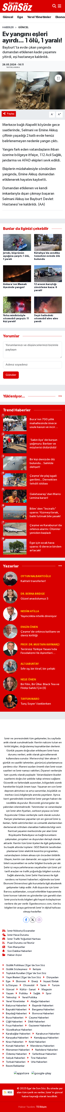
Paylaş (10, 113)
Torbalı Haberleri (15, 1062)
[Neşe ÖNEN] (10, 683)
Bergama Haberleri (43, 1009)
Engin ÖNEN (29, 627)
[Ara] (54, 6)
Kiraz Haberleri (14, 1041)
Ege (20, 17)
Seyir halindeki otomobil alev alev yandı (46, 318)
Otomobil (28, 985)
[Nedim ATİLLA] (10, 613)
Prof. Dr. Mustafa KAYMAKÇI (40, 644)
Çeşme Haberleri (39, 1017)
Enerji (35, 981)
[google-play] (41, 1074)
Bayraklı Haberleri (16, 1009)
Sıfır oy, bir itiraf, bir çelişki (38, 668)
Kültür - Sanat (28, 989)
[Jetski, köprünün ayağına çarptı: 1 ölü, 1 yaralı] (17, 242)
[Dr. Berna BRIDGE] (10, 596)
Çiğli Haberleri (14, 1021)
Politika (23, 993)
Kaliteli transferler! (33, 581)
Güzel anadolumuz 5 (34, 598)
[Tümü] (60, 396)
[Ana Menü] (59, 6)
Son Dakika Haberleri (19, 951)
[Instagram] (39, 920)
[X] (33, 920)
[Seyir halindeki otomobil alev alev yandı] (48, 304)
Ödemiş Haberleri (16, 1054)
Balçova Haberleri (16, 1005)
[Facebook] (26, 920)
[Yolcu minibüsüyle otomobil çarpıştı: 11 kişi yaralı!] (17, 304)
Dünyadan (52, 977)
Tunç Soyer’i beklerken (36, 703)
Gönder (11, 375)
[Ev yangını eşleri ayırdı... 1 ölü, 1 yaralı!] (32, 91)
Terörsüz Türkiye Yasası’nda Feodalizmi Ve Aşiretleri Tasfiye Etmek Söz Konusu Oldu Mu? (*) (39, 651)
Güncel (8, 17)
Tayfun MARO (30, 699)
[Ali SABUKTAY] (10, 666)
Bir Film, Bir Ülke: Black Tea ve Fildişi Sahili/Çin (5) (40, 686)
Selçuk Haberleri (15, 1058)
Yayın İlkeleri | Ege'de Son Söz (23, 977)
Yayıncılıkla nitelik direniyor (39, 616)
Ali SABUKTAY (30, 664)
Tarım (43, 985)
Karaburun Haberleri (48, 1033)
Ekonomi (21, 981)
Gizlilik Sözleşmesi (16, 969)
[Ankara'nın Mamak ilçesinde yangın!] (17, 273)
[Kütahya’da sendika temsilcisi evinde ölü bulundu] (48, 242)
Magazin (47, 989)
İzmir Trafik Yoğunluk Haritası (24, 939)
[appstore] (22, 1074)
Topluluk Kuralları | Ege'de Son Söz (26, 973)
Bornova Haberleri (43, 1013)
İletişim (37, 969)
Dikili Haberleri (36, 1021)
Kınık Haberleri (37, 1041)
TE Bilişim (41, 1106)
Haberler (8, 27)
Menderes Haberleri (42, 1045)
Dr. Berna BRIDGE (33, 593)
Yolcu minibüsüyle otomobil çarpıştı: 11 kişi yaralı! (16, 318)
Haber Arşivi (14, 955)
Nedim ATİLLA (30, 611)
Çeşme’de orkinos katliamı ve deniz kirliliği (40, 633)
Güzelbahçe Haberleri (19, 1029)
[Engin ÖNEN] (10, 631)
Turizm (56, 985)
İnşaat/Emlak (51, 981)
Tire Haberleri (39, 1058)
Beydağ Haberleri (16, 1013)
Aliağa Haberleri (40, 1001)
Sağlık (36, 993)
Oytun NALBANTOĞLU (36, 576)
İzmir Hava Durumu (18, 935)
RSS (9, 1092)
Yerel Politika (29, 997)
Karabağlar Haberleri (18, 1033)
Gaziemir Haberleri (40, 1025)
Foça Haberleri (14, 1025)
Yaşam (10, 993)
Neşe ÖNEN (28, 679)
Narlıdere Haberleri (46, 1049)
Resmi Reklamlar (15, 1066)
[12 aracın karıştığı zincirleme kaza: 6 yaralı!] (48, 273)
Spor (48, 993)
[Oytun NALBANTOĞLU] (10, 578)
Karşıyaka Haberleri (17, 1037)
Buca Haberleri (14, 1017)
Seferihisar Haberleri (44, 1054)
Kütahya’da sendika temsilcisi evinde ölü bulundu (47, 256)
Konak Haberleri (15, 1045)
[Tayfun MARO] (10, 701)
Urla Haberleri (39, 1062)
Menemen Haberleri (18, 1049)
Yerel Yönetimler (39, 17)
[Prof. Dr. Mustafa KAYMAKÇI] (10, 648)
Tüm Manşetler (16, 947)
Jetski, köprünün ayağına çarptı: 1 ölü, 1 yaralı (16, 256)
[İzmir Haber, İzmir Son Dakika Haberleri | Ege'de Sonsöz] (17, 6)
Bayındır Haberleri (42, 1005)
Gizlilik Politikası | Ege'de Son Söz (25, 965)
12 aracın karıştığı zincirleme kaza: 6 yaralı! (45, 287)
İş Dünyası (12, 985)
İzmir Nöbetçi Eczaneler (21, 930)
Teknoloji (11, 997)
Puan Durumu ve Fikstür (20, 943)
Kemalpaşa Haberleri (46, 1037)
